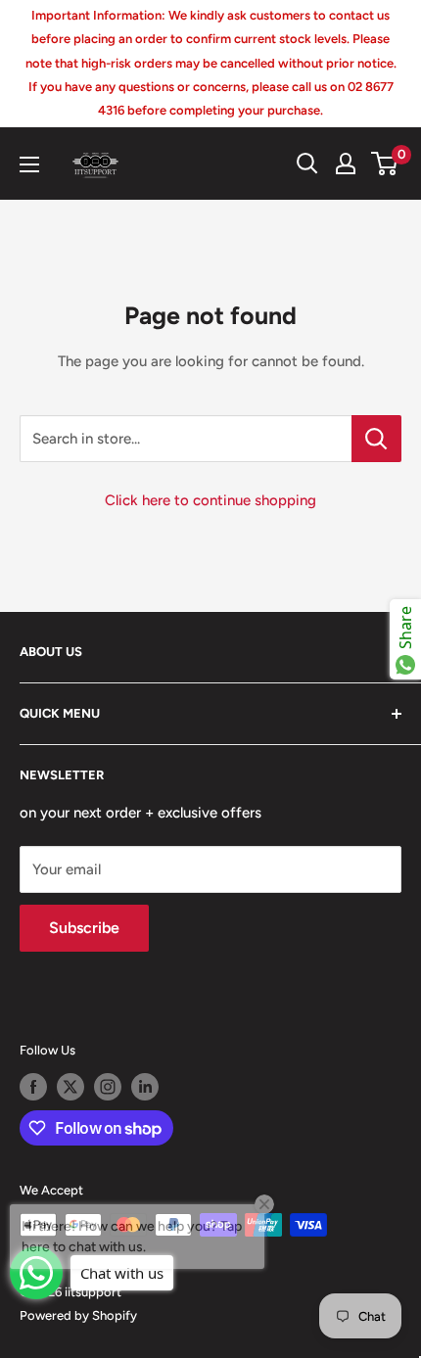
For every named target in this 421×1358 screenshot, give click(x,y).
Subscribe (84, 927)
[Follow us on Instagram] (107, 1086)
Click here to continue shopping (210, 500)
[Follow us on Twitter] (70, 1086)
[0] (385, 163)
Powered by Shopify (78, 1315)
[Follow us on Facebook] (33, 1086)
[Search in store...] (376, 438)
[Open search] (307, 163)
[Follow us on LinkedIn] (145, 1086)
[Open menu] (29, 164)
